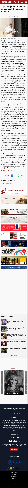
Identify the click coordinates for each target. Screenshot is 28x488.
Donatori (14, 478)
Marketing (14, 481)
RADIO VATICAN (6, 171)
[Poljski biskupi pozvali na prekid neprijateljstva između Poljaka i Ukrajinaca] (4, 322)
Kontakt (14, 480)
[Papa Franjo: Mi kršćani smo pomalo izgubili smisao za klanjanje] (14, 27)
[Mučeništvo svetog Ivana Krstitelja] (4, 350)
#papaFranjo (9, 183)
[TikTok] (14, 437)
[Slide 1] (10, 396)
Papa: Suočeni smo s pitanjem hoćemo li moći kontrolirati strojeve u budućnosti (16, 335)
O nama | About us (14, 472)
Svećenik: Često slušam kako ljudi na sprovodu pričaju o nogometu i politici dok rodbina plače (17, 328)
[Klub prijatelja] (18, 2)
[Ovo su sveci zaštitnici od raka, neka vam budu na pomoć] (4, 343)
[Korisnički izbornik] (22, 2)
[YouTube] (19, 437)
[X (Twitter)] (11, 437)
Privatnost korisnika (14, 483)
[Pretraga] (15, 2)
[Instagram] (17, 437)
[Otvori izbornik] (26, 2)
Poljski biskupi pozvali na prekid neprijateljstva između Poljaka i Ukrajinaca (16, 321)
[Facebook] (8, 437)
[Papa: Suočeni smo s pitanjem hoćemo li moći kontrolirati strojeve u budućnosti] (4, 336)
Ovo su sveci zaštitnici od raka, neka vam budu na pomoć (17, 342)
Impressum (14, 474)
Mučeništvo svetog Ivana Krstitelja (16, 348)
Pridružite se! (14, 449)
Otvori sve (14, 355)
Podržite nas (14, 476)
